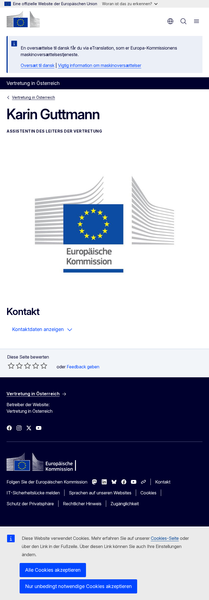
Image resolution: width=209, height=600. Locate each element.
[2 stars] (15, 365)
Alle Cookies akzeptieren (53, 570)
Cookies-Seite (165, 538)
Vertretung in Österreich (33, 97)
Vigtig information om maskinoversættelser (99, 65)
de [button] (170, 21)
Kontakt (162, 482)
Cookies (148, 492)
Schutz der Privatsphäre (30, 503)
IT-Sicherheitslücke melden (33, 492)
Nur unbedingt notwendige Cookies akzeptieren (78, 586)
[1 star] (11, 365)
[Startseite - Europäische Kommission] (23, 19)
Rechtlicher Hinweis (82, 503)
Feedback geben (83, 366)
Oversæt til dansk (37, 65)
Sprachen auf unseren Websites (100, 492)
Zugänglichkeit (124, 503)
